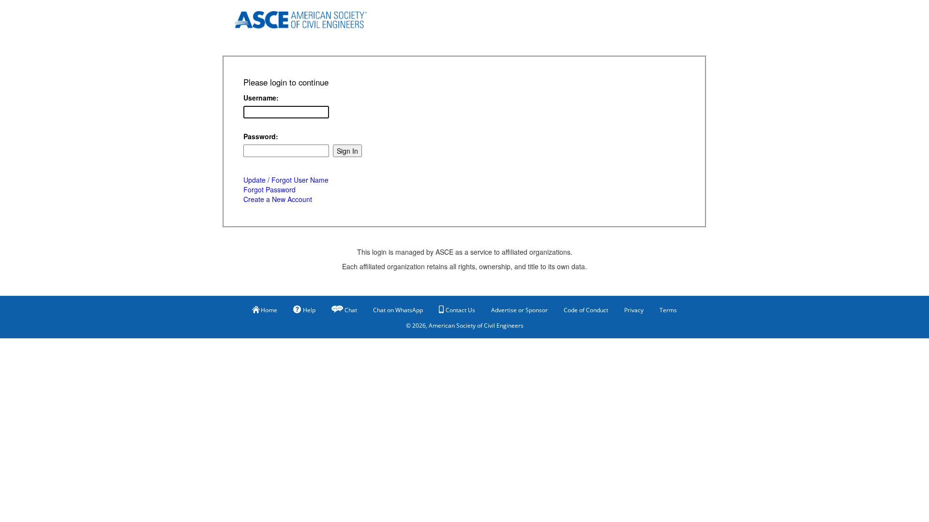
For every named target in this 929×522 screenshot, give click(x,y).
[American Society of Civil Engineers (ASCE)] (307, 18)
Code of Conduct (586, 310)
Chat (351, 310)
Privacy (634, 310)
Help (309, 310)
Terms (668, 310)
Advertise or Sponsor (519, 310)
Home (269, 310)
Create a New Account (277, 199)
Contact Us (460, 310)
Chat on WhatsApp (398, 310)
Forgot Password (269, 189)
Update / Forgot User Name (286, 180)
